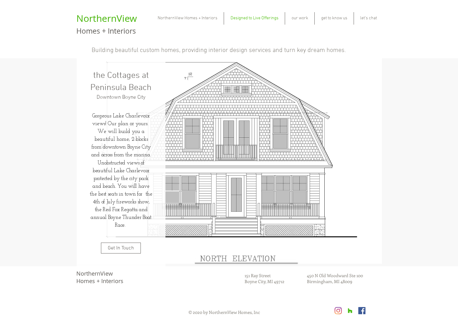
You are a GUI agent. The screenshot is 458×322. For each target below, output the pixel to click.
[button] (229, 161)
